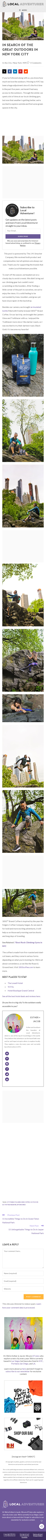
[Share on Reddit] (26, 71)
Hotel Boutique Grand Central (21, 990)
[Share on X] (4, 71)
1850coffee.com (26, 967)
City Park (10, 1202)
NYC (25, 63)
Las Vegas (15, 1361)
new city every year (10, 1515)
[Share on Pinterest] (20, 71)
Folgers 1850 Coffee (22, 1202)
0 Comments (35, 63)
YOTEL (11, 987)
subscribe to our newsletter (18, 1371)
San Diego (24, 1363)
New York (17, 63)
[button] (8, 16)
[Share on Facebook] (10, 71)
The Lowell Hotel (15, 983)
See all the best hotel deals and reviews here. (21, 996)
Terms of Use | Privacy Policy (38, 1535)
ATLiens (35, 1356)
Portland (15, 1363)
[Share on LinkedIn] (15, 71)
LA (34, 1363)
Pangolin (24, 1537)
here (24, 1368)
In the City (7, 63)
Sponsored (21, 1204)
